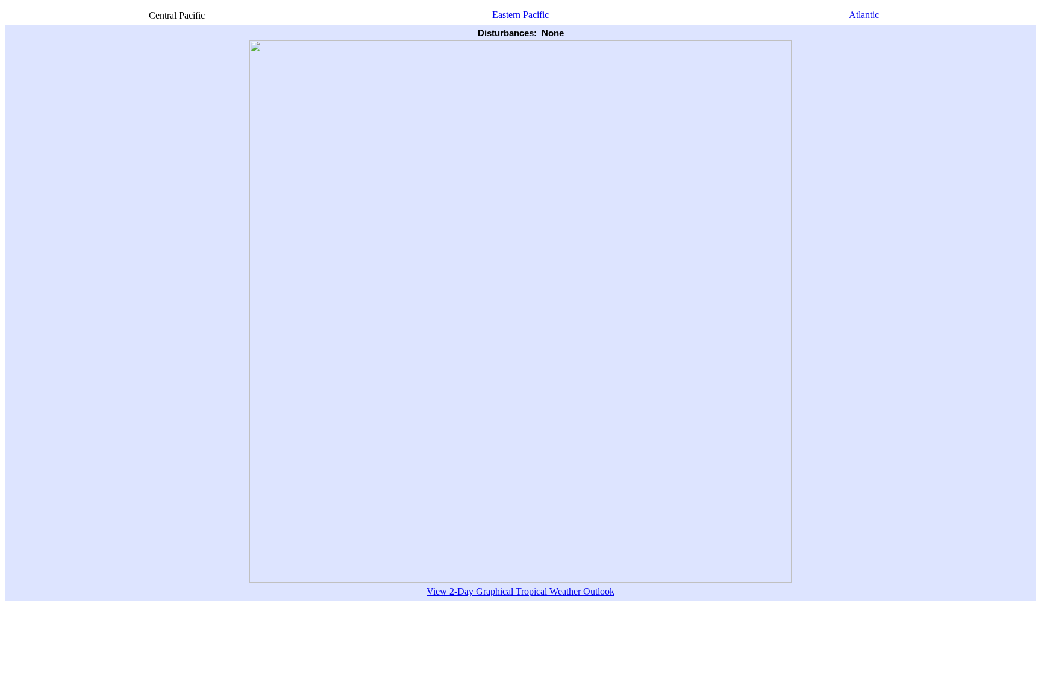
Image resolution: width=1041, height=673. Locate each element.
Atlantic (864, 15)
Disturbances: (507, 33)
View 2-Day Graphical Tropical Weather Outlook (520, 591)
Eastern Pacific (520, 15)
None (553, 33)
